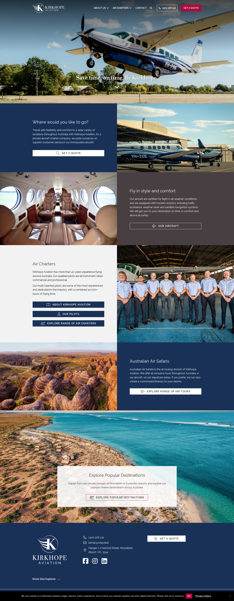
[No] (230, 595)
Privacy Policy (203, 596)
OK (189, 596)
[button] (108, 8)
